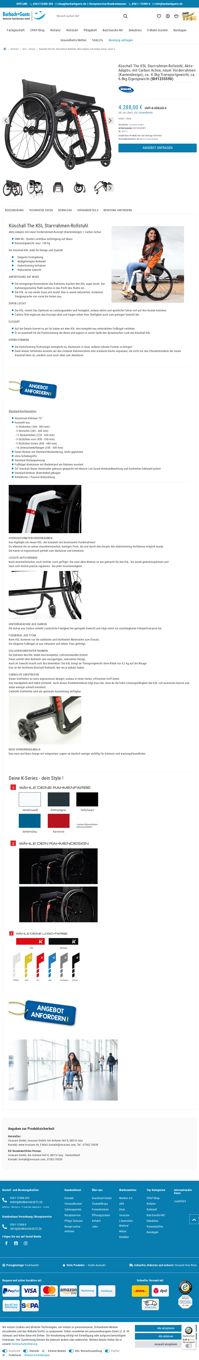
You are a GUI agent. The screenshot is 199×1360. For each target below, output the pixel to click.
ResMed (124, 1237)
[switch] (189, 1346)
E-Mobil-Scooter (157, 30)
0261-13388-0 (18, 1224)
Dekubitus (135, 30)
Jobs (95, 1226)
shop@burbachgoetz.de (72, 3)
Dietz (122, 1209)
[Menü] (194, 1327)
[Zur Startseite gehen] (5, 49)
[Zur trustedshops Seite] (185, 1293)
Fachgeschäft (16, 30)
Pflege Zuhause (74, 1220)
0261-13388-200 (19, 1198)
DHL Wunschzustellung (88, 1351)
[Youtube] (16, 1243)
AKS (121, 1203)
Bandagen (180, 30)
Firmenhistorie (100, 1209)
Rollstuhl (72, 30)
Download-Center (102, 1198)
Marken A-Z (125, 1198)
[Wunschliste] (158, 16)
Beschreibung (14, 210)
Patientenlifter (155, 1226)
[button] (167, 16)
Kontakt (69, 1198)
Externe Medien (57, 1351)
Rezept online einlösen (72, 1229)
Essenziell (14, 1351)
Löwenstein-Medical (126, 1223)
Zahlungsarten (73, 1209)
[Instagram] (26, 1243)
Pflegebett (90, 30)
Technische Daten (41, 210)
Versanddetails (87, 210)
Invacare (124, 1215)
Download (65, 210)
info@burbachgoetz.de (169, 3)
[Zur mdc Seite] (185, 1307)
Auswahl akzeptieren (166, 1344)
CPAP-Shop (37, 30)
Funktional (15, 1355)
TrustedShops (100, 1203)
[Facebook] (6, 1243)
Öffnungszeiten (101, 1215)
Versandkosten (146, 112)
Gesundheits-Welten (73, 40)
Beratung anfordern (118, 210)
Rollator (55, 30)
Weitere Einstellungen (37, 1355)
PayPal (115, 1351)
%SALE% (97, 40)
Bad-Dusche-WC (113, 30)
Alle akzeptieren (165, 1328)
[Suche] (125, 16)
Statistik (34, 1351)
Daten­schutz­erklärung (24, 1344)
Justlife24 (180, 1201)
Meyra (123, 1231)
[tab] (14, 210)
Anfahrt (96, 1220)
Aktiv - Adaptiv (29, 49)
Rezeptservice (73, 1215)
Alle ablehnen (165, 1336)
